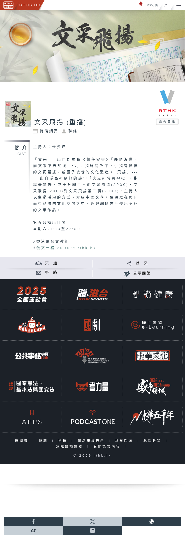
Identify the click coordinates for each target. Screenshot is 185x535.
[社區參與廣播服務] (92, 355)
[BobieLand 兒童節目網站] (32, 325)
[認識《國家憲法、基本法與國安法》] (32, 386)
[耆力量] (92, 386)
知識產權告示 (92, 441)
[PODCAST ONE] (92, 417)
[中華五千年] (152, 417)
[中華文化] (152, 355)
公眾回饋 (142, 273)
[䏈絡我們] (39, 272)
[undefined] (141, 4)
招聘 (44, 441)
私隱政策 (153, 441)
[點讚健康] (152, 294)
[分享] (129, 263)
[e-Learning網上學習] (152, 325)
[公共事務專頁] (32, 355)
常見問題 (125, 441)
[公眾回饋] (127, 273)
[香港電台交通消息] (39, 263)
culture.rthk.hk (66, 248)
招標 (63, 441)
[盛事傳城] (152, 386)
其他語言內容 (108, 446)
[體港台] (92, 294)
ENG (150, 5)
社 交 (142, 263)
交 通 (51, 263)
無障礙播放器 (70, 446)
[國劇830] (92, 325)
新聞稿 (22, 441)
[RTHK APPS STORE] (32, 417)
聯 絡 (51, 272)
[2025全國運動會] (32, 294)
